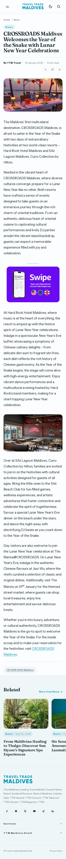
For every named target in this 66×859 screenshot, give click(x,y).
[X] (25, 811)
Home (7, 19)
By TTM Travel (12, 62)
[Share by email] (52, 69)
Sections (10, 823)
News (17, 19)
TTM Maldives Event (18, 833)
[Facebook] (7, 811)
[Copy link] (59, 69)
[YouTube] (34, 811)
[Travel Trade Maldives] (18, 779)
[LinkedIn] (52, 811)
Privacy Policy (56, 851)
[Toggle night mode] (50, 6)
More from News (49, 691)
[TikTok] (43, 811)
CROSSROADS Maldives (20, 670)
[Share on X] (45, 69)
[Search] (58, 6)
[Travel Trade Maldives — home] (33, 6)
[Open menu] (7, 6)
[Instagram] (16, 811)
